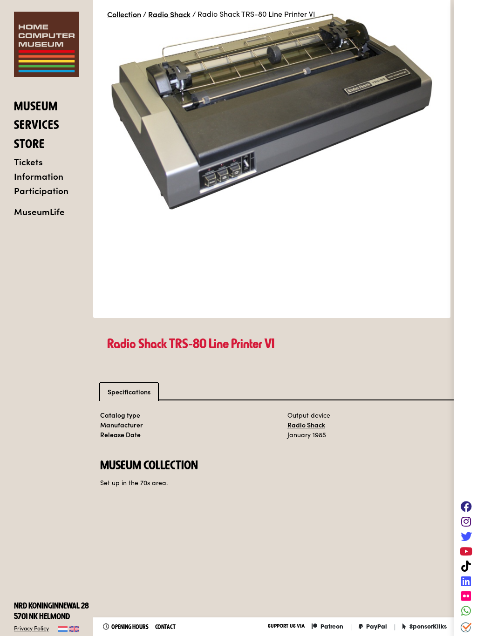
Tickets (28, 161)
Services (36, 126)
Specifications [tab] (129, 391)
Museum (36, 107)
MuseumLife (39, 211)
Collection (124, 14)
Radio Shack (169, 14)
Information (38, 175)
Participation (41, 190)
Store (29, 145)
